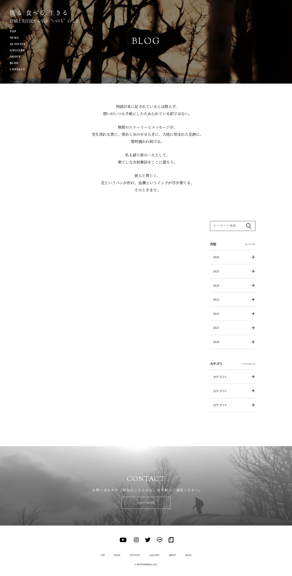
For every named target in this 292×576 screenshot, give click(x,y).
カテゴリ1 (219, 376)
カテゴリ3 (219, 405)
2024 (216, 285)
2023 (216, 299)
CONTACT (17, 69)
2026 (216, 257)
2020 (216, 341)
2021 (216, 327)
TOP (13, 31)
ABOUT (15, 56)
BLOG (14, 63)
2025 (216, 271)
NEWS (14, 37)
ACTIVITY (17, 44)
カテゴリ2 (219, 391)
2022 (216, 313)
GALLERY (17, 50)
